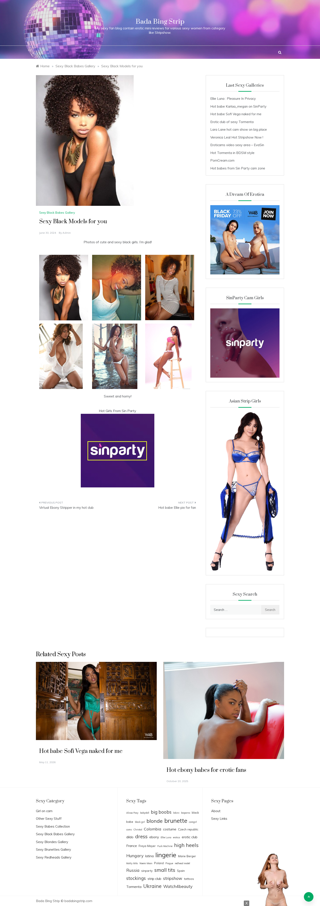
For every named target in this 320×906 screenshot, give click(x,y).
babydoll (144, 812)
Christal (137, 829)
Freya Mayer (147, 846)
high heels (186, 845)
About (216, 811)
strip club (154, 878)
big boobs (161, 812)
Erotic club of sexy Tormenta (232, 122)
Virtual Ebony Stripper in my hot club (66, 507)
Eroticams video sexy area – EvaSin (237, 145)
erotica (176, 837)
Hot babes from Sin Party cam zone (237, 168)
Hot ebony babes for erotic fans (206, 770)
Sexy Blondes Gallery (52, 842)
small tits (164, 870)
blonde (155, 821)
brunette (175, 820)
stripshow (172, 878)
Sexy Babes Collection (53, 826)
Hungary (134, 855)
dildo (129, 837)
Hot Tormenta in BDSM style (232, 153)
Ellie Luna (166, 837)
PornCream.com (222, 160)
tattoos (189, 879)
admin (66, 232)
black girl (140, 821)
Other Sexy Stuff (49, 818)
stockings (136, 878)
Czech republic (188, 829)
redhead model (182, 863)
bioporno (185, 812)
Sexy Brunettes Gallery (53, 849)
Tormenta (133, 886)
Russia (133, 870)
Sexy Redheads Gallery (53, 857)
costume (169, 829)
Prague (169, 863)
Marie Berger (187, 856)
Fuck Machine (164, 846)
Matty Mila (132, 863)
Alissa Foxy (132, 812)
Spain (181, 870)
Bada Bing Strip (160, 21)
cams (129, 829)
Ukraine (152, 886)
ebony (154, 837)
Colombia (152, 829)
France (131, 845)
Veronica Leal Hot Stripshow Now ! (236, 137)
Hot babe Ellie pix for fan (177, 507)
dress (141, 836)
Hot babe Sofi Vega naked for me (235, 114)
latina (149, 856)
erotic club (189, 837)
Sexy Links (219, 818)
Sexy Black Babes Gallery (57, 213)
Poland (159, 863)
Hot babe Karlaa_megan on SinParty (238, 106)
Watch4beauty (177, 886)
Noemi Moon (146, 863)
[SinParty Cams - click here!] (117, 450)
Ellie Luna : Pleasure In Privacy (233, 98)
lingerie (165, 855)
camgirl (193, 821)
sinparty (147, 870)
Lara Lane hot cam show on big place (238, 129)
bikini (176, 812)
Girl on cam (44, 811)
